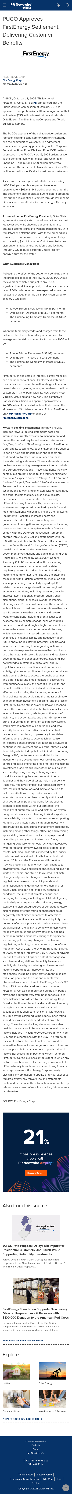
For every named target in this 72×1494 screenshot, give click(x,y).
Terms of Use (25, 1474)
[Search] (67, 5)
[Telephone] (58, 5)
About (35, 1449)
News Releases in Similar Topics (21, 1419)
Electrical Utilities (12, 1411)
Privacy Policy (44, 1474)
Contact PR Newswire (36, 1441)
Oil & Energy (45, 1383)
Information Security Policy (24, 1479)
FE (35, 103)
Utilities (6, 1383)
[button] (36, 54)
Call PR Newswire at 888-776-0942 (37, 1462)
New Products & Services (52, 1411)
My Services (34, 1453)
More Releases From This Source (21, 1340)
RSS (59, 1479)
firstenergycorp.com (15, 418)
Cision (42, 1488)
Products (35, 1445)
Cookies (36, 1483)
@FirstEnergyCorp (20, 414)
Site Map (48, 1479)
